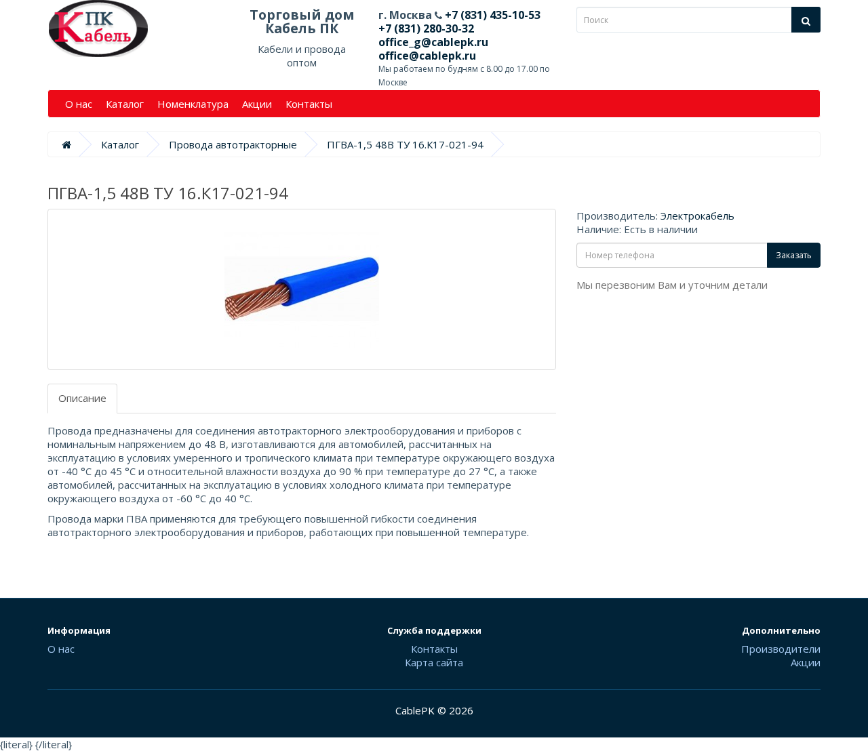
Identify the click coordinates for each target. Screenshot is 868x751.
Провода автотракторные (233, 144)
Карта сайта (434, 662)
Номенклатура (193, 103)
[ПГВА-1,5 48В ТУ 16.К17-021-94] (301, 289)
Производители (781, 648)
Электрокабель (697, 215)
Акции (257, 103)
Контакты (308, 103)
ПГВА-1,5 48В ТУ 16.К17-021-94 (405, 144)
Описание (82, 398)
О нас (78, 103)
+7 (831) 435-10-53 (491, 14)
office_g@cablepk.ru (433, 42)
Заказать (794, 255)
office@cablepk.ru (427, 55)
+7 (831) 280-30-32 (426, 28)
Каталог (125, 103)
